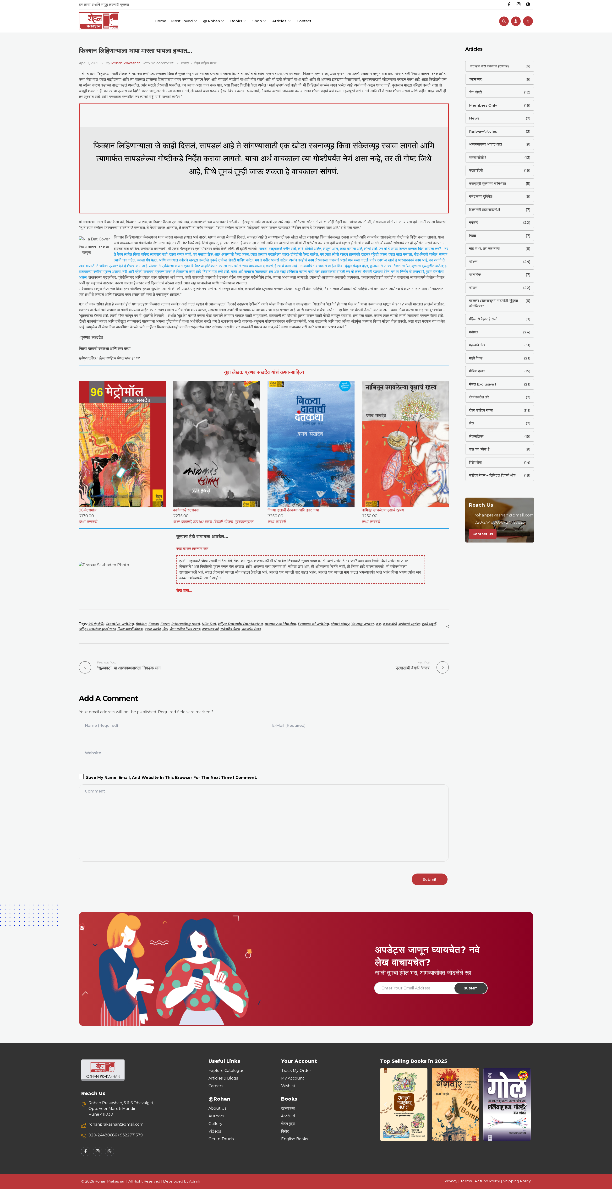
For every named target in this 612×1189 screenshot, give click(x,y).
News (474, 118)
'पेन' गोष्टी (475, 92)
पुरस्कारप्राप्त (244, 521)
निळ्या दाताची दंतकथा (130, 629)
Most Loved (182, 21)
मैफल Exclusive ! (482, 384)
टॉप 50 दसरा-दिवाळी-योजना (213, 521)
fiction (141, 624)
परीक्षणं (473, 261)
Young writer (362, 624)
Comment (95, 791)
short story (340, 624)
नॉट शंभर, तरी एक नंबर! (484, 248)
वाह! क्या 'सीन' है (479, 449)
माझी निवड (475, 358)
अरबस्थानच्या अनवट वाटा (485, 144)
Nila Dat (209, 624)
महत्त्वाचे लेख (477, 345)
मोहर (165, 629)
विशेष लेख (475, 462)
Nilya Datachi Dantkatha (240, 624)
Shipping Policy (517, 1181)
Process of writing (313, 624)
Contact (304, 21)
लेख (471, 423)
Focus (153, 624)
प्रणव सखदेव (153, 629)
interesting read (185, 624)
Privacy (450, 1181)
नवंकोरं (473, 222)
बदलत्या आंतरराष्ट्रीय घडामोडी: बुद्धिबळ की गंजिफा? (493, 303)
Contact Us (482, 534)
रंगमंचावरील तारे (479, 397)
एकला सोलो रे (477, 157)
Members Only (483, 105)
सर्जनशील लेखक (230, 629)
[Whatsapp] (528, 4)
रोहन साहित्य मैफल (205, 63)
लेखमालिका (476, 436)
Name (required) (101, 725)
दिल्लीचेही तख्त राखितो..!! (484, 209)
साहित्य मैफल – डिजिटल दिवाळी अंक (492, 475)
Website (93, 753)
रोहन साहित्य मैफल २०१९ (184, 629)
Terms (466, 1181)
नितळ (472, 235)
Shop (257, 21)
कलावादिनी (476, 170)
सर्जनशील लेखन (251, 629)
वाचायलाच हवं (210, 629)
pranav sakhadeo (280, 624)
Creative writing (120, 624)
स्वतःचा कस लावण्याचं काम (192, 548)
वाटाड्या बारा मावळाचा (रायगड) (489, 66)
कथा (378, 624)
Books (236, 21)
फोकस (185, 63)
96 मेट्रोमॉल (96, 624)
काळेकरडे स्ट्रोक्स (409, 624)
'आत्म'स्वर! (475, 79)
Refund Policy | (489, 1181)
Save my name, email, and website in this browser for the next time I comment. (171, 777)
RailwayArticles (483, 131)
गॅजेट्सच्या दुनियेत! (480, 196)
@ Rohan (211, 21)
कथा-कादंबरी (88, 521)
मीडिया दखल (477, 371)
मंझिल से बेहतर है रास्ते (483, 319)
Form (165, 624)
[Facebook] (509, 4)
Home (160, 21)
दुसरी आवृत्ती (429, 624)
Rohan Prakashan (126, 63)
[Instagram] (518, 4)
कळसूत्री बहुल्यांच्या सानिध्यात (487, 183)
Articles (279, 21)
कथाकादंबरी (390, 624)
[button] (385, 1105)
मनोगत (473, 332)
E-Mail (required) (289, 725)
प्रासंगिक (475, 274)
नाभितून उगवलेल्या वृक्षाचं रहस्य (97, 629)
